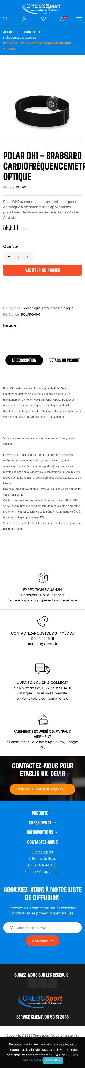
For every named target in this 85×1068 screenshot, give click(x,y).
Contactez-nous (42, 841)
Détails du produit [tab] (64, 360)
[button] (42, 789)
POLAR (21, 187)
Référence (11, 314)
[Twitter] (42, 983)
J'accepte (53, 1060)
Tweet (29, 325)
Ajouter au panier (42, 270)
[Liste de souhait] (43, 18)
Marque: (9, 187)
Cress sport (41, 1035)
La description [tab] (24, 360)
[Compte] (24, 19)
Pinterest (36, 325)
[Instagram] (52, 983)
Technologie (32, 308)
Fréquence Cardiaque (57, 308)
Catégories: (12, 308)
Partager (23, 325)
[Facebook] (32, 983)
